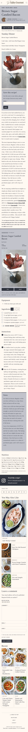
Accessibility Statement (12, 728)
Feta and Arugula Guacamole (17, 578)
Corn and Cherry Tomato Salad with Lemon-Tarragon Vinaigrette (7, 702)
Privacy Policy (5, 728)
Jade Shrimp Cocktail (8, 541)
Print (20, 289)
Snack (15, 7)
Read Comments (19, 27)
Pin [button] (7, 289)
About (14, 720)
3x (18, 309)
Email (5, 101)
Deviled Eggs (22, 200)
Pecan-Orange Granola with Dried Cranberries (19, 563)
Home (3, 7)
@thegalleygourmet (17, 480)
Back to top (14, 714)
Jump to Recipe (7, 27)
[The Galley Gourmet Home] (15, 3)
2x (15, 309)
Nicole (10, 19)
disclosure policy (19, 30)
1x (12, 309)
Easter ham (21, 136)
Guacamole (14, 205)
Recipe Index (9, 7)
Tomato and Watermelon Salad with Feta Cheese (19, 701)
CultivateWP (23, 728)
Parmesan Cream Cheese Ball (16, 203)
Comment (5, 605)
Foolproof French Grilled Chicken (20, 671)
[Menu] (1, 2)
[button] (12, 19)
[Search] (26, 2)
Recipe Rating (5, 600)
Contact (14, 722)
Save (5, 107)
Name (3, 628)
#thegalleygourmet (12, 483)
